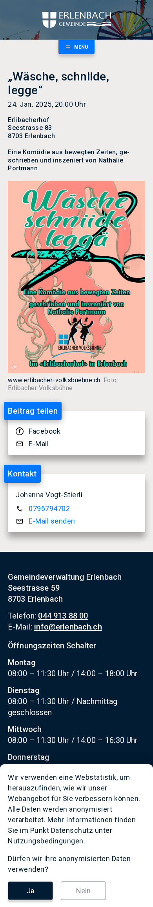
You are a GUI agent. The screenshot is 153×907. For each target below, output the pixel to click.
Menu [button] (81, 47)
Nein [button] (83, 891)
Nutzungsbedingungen (46, 841)
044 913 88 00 (63, 615)
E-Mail (39, 444)
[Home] (76, 20)
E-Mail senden (52, 521)
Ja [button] (30, 891)
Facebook (44, 431)
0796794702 (49, 508)
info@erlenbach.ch (68, 626)
